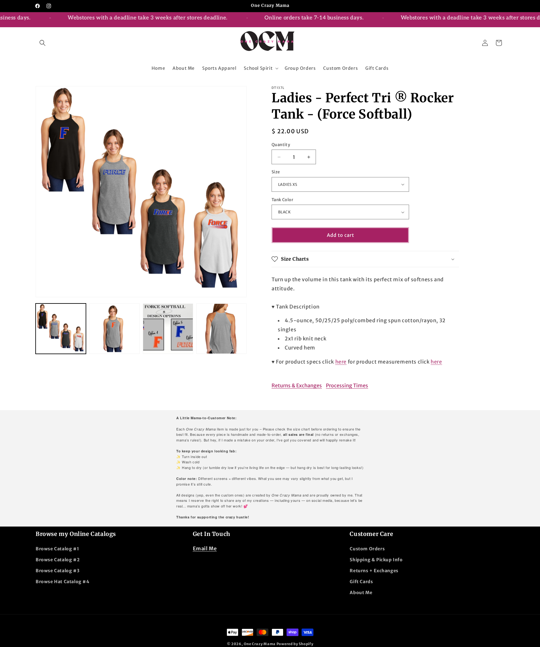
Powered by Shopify (295, 644)
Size (276, 172)
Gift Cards (361, 581)
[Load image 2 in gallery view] (114, 328)
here (341, 362)
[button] (42, 43)
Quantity (281, 144)
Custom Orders (367, 549)
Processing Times (347, 385)
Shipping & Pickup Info (376, 560)
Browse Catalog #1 (57, 549)
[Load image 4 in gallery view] (221, 328)
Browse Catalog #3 (57, 570)
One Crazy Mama (260, 644)
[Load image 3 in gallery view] (168, 328)
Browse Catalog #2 (58, 560)
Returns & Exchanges (297, 385)
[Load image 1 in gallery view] (61, 328)
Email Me (205, 548)
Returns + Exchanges (374, 570)
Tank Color (282, 199)
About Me (361, 592)
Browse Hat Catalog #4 (63, 581)
